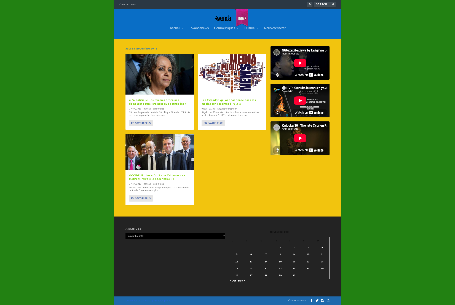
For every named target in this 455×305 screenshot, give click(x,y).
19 (236, 268)
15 (280, 261)
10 (308, 254)
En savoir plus (141, 123)
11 (322, 254)
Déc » (241, 280)
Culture (249, 28)
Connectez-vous (127, 4)
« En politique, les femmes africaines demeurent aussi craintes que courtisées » (158, 101)
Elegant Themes (144, 301)
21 (266, 268)
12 (236, 261)
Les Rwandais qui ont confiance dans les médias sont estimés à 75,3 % (229, 101)
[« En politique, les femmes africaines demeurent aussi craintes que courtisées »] (159, 74)
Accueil (175, 28)
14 (266, 261)
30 (294, 275)
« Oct (233, 280)
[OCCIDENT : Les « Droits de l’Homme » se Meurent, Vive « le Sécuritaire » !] (159, 152)
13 (251, 261)
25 (322, 268)
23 (294, 268)
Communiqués (224, 28)
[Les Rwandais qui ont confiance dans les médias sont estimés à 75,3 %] (232, 74)
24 (308, 268)
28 (266, 275)
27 (251, 275)
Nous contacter (274, 28)
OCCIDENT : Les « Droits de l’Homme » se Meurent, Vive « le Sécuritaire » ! (157, 177)
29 (280, 275)
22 (280, 268)
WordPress (173, 301)
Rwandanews (199, 28)
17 (308, 261)
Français (147, 109)
